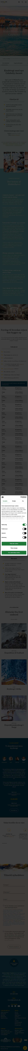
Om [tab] (23, 501)
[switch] (24, 529)
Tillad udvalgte (14, 548)
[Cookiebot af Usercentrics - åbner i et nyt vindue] (20, 497)
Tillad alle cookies (14, 543)
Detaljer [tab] (14, 501)
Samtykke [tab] (5, 501)
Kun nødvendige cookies (14, 552)
